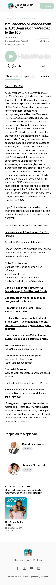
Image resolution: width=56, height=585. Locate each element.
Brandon (9, 376)
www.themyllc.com (15, 273)
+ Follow (46, 6)
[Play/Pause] (11, 56)
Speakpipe (20, 214)
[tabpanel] (28, 255)
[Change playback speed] (20, 66)
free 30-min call (21, 383)
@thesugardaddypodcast (18, 362)
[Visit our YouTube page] (31, 568)
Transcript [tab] (43, 76)
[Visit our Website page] (38, 568)
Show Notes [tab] (12, 76)
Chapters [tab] (27, 76)
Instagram (43, 225)
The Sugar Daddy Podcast (24, 6)
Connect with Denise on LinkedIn (22, 277)
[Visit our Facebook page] (17, 568)
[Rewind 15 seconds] (8, 66)
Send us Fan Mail (14, 86)
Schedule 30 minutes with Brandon (23, 242)
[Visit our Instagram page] (24, 568)
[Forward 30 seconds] (14, 66)
